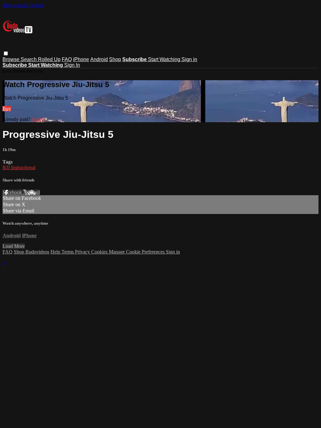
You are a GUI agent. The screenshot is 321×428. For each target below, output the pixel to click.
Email (34, 192)
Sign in (189, 59)
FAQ (67, 59)
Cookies (100, 251)
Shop (115, 59)
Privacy (83, 251)
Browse (12, 59)
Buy (7, 108)
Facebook (13, 192)
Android (99, 59)
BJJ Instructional (19, 167)
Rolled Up (49, 59)
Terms (68, 251)
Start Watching (165, 59)
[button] (6, 53)
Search (29, 59)
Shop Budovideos (31, 251)
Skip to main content (23, 5)
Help (55, 251)
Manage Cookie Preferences (137, 251)
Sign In (72, 65)
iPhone (81, 59)
